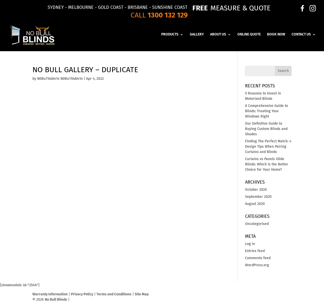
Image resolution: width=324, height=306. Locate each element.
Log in (250, 244)
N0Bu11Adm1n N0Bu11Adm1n (60, 78)
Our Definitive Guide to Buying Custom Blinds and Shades (266, 128)
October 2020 (256, 189)
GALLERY (197, 34)
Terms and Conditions (113, 294)
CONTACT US (301, 34)
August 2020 (255, 204)
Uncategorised (257, 224)
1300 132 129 (168, 15)
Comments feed (258, 258)
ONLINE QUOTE (249, 34)
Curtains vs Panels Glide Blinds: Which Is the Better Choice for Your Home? (266, 164)
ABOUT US (218, 34)
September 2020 (258, 197)
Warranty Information (50, 294)
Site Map (142, 294)
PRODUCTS (169, 34)
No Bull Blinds (56, 299)
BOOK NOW (276, 34)
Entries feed (255, 251)
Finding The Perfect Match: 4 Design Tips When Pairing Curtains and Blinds (268, 146)
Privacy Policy (82, 294)
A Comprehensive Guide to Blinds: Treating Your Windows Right (266, 111)
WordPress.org (257, 265)
